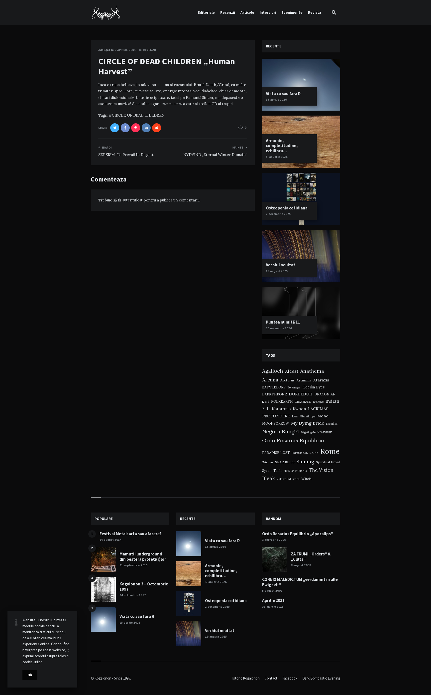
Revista (314, 12)
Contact (271, 678)
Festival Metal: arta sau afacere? (131, 533)
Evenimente (292, 12)
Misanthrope (307, 416)
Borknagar (294, 387)
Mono (322, 415)
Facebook (289, 678)
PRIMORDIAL (300, 453)
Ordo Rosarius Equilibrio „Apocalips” (297, 533)
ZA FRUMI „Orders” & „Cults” (311, 556)
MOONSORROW (275, 423)
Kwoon (299, 408)
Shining (305, 461)
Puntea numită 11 (283, 322)
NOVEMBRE (325, 432)
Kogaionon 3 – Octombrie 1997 (143, 586)
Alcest (291, 371)
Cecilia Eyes (314, 386)
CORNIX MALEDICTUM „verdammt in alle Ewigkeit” (300, 582)
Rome (329, 451)
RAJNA (314, 453)
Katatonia (281, 408)
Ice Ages (318, 401)
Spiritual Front (328, 462)
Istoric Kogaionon (246, 678)
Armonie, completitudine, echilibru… (282, 146)
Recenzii (227, 12)
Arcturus (287, 380)
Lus (295, 416)
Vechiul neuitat (280, 265)
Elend (265, 401)
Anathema (312, 371)
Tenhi (277, 470)
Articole (247, 12)
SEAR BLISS (285, 462)
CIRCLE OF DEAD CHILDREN (138, 115)
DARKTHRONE (274, 394)
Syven (266, 470)
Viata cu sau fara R (283, 93)
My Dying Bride (307, 423)
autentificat (132, 200)
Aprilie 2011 (273, 600)
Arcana (270, 379)
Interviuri (268, 12)
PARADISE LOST (276, 452)
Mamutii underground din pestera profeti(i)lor (142, 556)
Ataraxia (321, 379)
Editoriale (206, 12)
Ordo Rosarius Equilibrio (293, 440)
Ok (29, 675)
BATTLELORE (274, 387)
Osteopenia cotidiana (287, 208)
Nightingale (308, 432)
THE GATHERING (295, 471)
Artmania (304, 380)
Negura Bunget (280, 431)
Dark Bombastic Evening (321, 678)
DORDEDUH (301, 393)
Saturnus (267, 462)
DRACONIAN (325, 394)
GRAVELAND (303, 401)
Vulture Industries (288, 479)
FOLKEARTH (282, 401)
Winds (306, 479)
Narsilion (331, 423)
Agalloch (272, 370)
